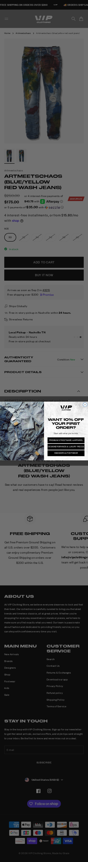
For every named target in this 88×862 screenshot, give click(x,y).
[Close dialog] (85, 405)
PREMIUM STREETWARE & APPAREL (66, 440)
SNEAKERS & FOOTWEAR (66, 453)
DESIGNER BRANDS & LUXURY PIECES (66, 447)
